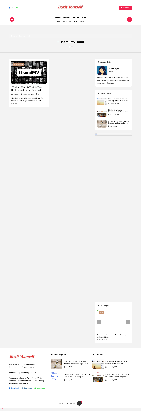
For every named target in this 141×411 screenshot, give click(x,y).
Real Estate (67, 21)
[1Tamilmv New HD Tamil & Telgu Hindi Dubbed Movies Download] (29, 72)
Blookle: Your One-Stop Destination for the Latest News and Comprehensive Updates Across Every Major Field (118, 112)
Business (57, 17)
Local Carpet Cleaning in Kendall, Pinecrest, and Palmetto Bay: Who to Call (119, 123)
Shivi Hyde (114, 69)
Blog (101, 312)
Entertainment (18, 64)
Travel (81, 21)
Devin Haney (15, 94)
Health (84, 17)
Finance (76, 17)
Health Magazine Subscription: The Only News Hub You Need (118, 100)
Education (66, 17)
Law (58, 21)
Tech (75, 21)
